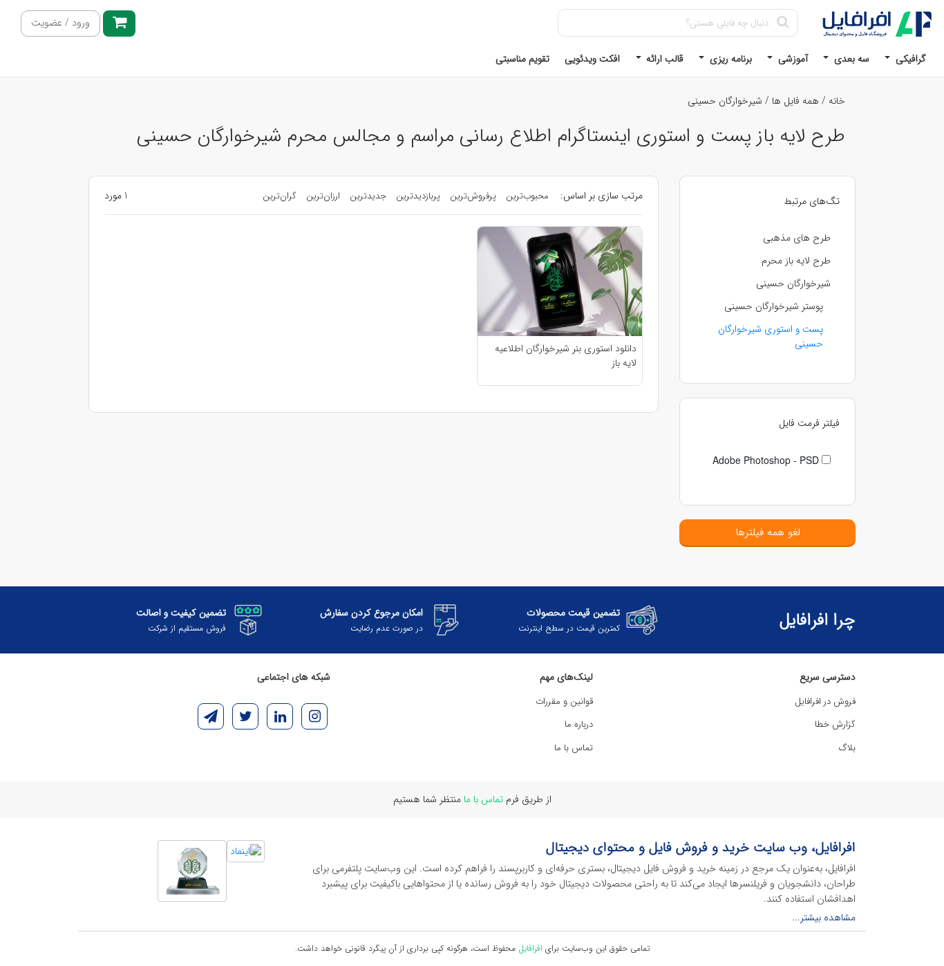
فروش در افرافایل (825, 701)
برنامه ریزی (729, 58)
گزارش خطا (835, 724)
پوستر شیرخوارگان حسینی (773, 306)
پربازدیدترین (418, 196)
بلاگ (847, 748)
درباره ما (579, 724)
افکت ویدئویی (592, 58)
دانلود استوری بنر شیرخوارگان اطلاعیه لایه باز (565, 355)
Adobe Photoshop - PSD (767, 460)
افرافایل (530, 948)
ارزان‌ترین (323, 196)
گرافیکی (909, 58)
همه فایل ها (795, 101)
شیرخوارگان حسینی (725, 101)
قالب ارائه (663, 58)
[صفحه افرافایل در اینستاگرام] (314, 716)
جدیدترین (368, 196)
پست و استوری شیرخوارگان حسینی (770, 336)
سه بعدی (850, 58)
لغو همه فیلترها (767, 532)
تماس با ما (573, 748)
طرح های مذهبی (797, 237)
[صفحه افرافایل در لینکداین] (280, 716)
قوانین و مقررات (564, 701)
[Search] (782, 23)
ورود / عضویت (60, 23)
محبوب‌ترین (527, 196)
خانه (837, 101)
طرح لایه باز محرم (796, 260)
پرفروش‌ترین (473, 196)
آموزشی (791, 58)
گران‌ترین (279, 196)
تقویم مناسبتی (522, 58)
